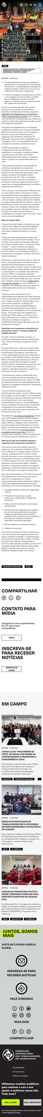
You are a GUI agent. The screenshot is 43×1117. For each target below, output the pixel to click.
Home (5, 66)
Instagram (21, 1015)
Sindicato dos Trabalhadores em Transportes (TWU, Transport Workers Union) (19, 115)
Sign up (21, 962)
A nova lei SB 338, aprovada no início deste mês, (18, 430)
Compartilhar (19, 590)
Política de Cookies (20, 1076)
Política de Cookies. (14, 1113)
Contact (21, 990)
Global (28, 566)
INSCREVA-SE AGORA (11, 669)
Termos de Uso (19, 1071)
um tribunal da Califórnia (24, 415)
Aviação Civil (16, 919)
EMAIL (11, 637)
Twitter (14, 1008)
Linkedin (14, 1015)
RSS (28, 1015)
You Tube (28, 1008)
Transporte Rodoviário (12, 566)
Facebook (21, 1008)
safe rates (7, 779)
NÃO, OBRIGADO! (32, 1102)
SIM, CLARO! (10, 1102)
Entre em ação (35, 5)
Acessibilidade (18, 1067)
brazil (5, 849)
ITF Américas (16, 849)
